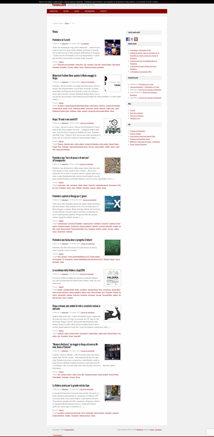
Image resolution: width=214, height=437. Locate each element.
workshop (69, 231)
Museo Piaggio (106, 64)
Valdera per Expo (84, 415)
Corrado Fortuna (66, 374)
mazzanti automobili (105, 226)
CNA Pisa (102, 106)
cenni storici (61, 185)
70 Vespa (61, 106)
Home (67, 23)
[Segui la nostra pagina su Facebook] (128, 39)
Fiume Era (91, 185)
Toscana (70, 67)
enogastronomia (93, 290)
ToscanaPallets (107, 295)
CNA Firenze (94, 106)
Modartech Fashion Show (60, 111)
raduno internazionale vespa (78, 147)
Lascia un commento (88, 82)
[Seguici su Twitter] (132, 39)
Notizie (66, 11)
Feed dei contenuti (136, 113)
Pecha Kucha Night (77, 229)
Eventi (76, 11)
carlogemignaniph (136, 87)
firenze (85, 185)
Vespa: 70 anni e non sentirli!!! (65, 119)
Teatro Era (76, 295)
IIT (63, 259)
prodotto (98, 229)
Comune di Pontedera (113, 106)
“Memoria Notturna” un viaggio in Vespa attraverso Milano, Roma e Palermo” (75, 346)
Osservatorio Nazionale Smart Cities (142, 136)
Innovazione (113, 185)
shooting (84, 111)
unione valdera (99, 147)
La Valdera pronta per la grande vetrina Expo (70, 385)
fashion (54, 226)
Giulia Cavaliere (103, 374)
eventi (70, 108)
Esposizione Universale (73, 413)
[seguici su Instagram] (136, 39)
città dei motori (69, 144)
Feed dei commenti (136, 115)
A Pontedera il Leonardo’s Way (141, 71)
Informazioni (89, 11)
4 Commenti (85, 43)
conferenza (97, 223)
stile (58, 336)
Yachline (70, 298)
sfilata (79, 111)
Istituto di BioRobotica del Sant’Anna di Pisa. (88, 259)
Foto (85, 64)
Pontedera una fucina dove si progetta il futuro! (72, 240)
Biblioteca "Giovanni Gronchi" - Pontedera (145, 141)
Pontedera (63, 67)
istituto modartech (85, 226)
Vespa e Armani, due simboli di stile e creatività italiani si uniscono (76, 307)
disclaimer (158, 430)
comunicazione (57, 108)
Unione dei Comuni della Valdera (98, 111)
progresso (115, 413)
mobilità (115, 226)
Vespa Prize (61, 231)
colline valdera (79, 144)
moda (117, 108)
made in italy (110, 108)
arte (59, 374)
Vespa (81, 67)
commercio (73, 185)
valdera (76, 67)
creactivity (105, 223)
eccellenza (83, 290)
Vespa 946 (77, 336)
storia (73, 188)
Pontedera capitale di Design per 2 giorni (69, 196)
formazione (89, 108)
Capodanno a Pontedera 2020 (140, 50)
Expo (100, 290)
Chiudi (173, 2)
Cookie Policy (57, 435)
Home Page (54, 11)
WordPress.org (135, 118)
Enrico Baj (80, 374)
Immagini (90, 64)
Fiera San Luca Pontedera (66, 64)
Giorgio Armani (74, 333)
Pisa (59, 147)
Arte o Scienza (62, 256)
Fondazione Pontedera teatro (140, 139)
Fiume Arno (79, 64)
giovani (96, 108)
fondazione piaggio (79, 108)
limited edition (93, 333)
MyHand (106, 259)
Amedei (60, 290)
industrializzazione (102, 185)
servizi (69, 188)
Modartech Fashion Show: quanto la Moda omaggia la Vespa (74, 77)
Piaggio (54, 147)
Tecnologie (91, 295)
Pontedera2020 (59, 5)
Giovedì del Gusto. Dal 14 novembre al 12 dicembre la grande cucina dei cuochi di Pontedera (144, 55)
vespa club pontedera (63, 149)
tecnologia (86, 188)
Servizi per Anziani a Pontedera (150, 89)
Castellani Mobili (68, 290)
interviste (102, 108)
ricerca (117, 259)
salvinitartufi (62, 295)
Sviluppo (79, 188)
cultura (80, 185)
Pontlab (115, 292)
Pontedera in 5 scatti (61, 40)
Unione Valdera (135, 133)
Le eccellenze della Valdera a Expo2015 (68, 270)
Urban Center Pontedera (138, 144)
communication (62, 223)
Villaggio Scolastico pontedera (94, 67)
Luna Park (97, 64)
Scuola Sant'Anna (58, 415)
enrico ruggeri (103, 144)
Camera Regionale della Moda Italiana (77, 106)
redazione (65, 43)
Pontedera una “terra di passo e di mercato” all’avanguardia (70, 159)
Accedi (132, 110)
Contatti (103, 11)
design (65, 108)
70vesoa (60, 144)
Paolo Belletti (56, 377)
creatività (112, 223)
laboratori (95, 226)
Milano (84, 292)
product (104, 229)
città (67, 185)
